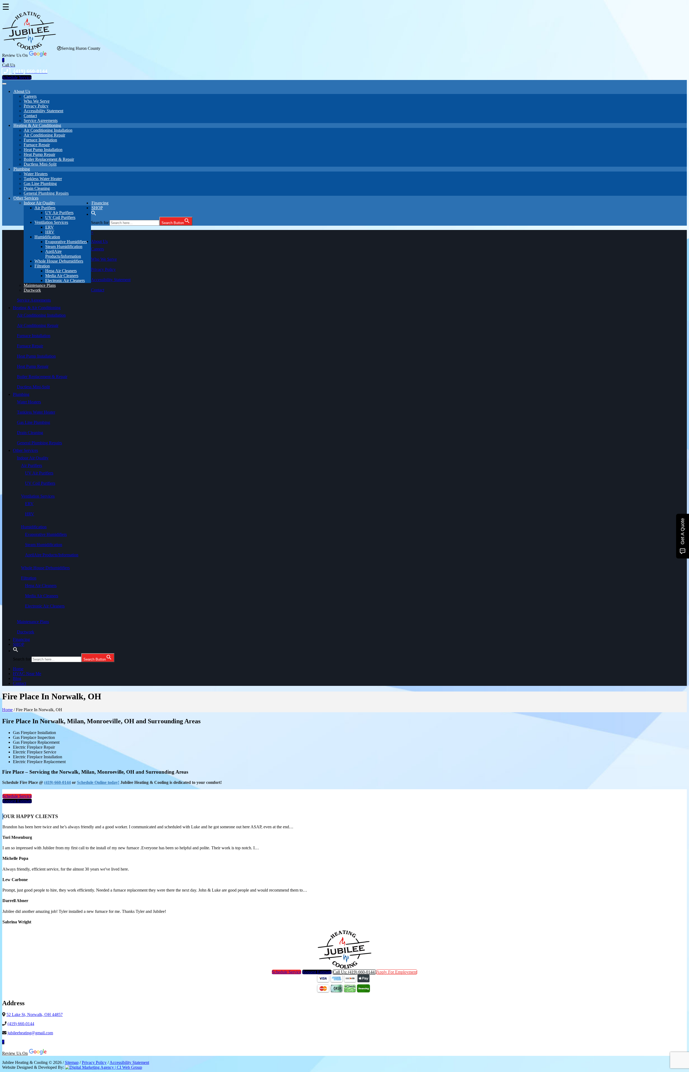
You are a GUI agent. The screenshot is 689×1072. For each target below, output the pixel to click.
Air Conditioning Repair (44, 135)
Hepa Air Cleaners (61, 270)
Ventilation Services (51, 222)
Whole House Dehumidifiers (58, 261)
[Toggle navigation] (4, 84)
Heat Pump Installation (43, 149)
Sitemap (72, 1062)
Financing (21, 639)
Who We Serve (37, 101)
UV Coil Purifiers (60, 217)
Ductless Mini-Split (40, 164)
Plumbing (21, 169)
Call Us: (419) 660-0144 (354, 972)
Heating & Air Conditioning (37, 125)
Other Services (25, 198)
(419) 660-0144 (57, 782)
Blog (17, 678)
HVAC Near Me (27, 673)
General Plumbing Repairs (46, 193)
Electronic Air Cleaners (65, 280)
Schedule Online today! (98, 782)
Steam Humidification (63, 246)
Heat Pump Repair (39, 154)
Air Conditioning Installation (48, 130)
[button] (93, 214)
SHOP (97, 207)
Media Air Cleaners (61, 275)
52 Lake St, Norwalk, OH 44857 (34, 1014)
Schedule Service (16, 77)
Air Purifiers (44, 207)
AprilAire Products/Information (63, 254)
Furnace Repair (37, 144)
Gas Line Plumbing (40, 183)
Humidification (47, 237)
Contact (30, 115)
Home (18, 668)
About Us (21, 91)
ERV (49, 227)
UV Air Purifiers (59, 212)
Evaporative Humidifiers (66, 241)
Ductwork (32, 290)
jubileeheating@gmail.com (30, 1033)
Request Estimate (17, 801)
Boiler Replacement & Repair (49, 159)
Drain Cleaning (37, 188)
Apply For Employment (396, 972)
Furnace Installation (40, 140)
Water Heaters (36, 174)
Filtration (42, 266)
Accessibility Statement (43, 111)
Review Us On (15, 1053)
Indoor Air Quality (39, 203)
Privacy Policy (36, 106)
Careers (30, 96)
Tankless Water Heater (43, 178)
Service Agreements (34, 300)
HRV (49, 232)
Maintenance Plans (40, 285)
